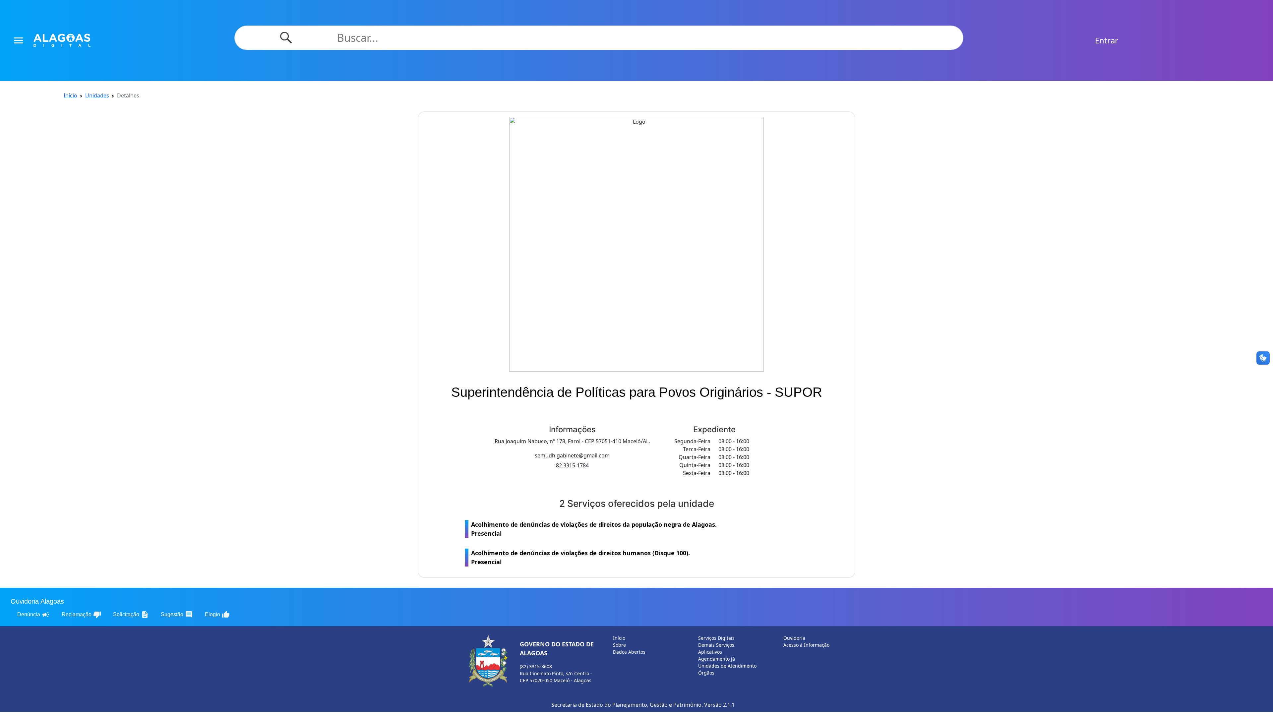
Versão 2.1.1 (719, 704)
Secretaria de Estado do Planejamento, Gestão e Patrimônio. (627, 704)
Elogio (217, 615)
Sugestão (177, 615)
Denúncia (33, 615)
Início (70, 95)
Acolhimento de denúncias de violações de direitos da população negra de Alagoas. (594, 528)
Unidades (97, 95)
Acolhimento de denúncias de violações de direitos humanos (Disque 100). (580, 557)
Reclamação (81, 615)
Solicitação (131, 615)
